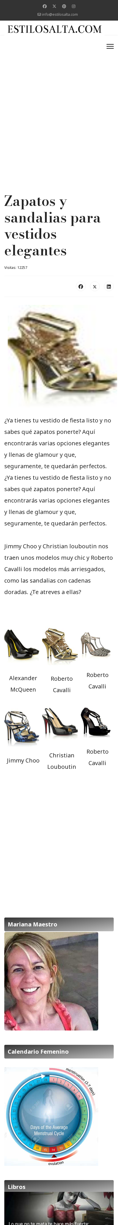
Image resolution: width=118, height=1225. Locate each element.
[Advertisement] (59, 99)
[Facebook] (45, 6)
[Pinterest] (64, 6)
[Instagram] (73, 6)
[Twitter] (54, 6)
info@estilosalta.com (60, 14)
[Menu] (110, 46)
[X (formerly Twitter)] (95, 286)
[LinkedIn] (109, 286)
